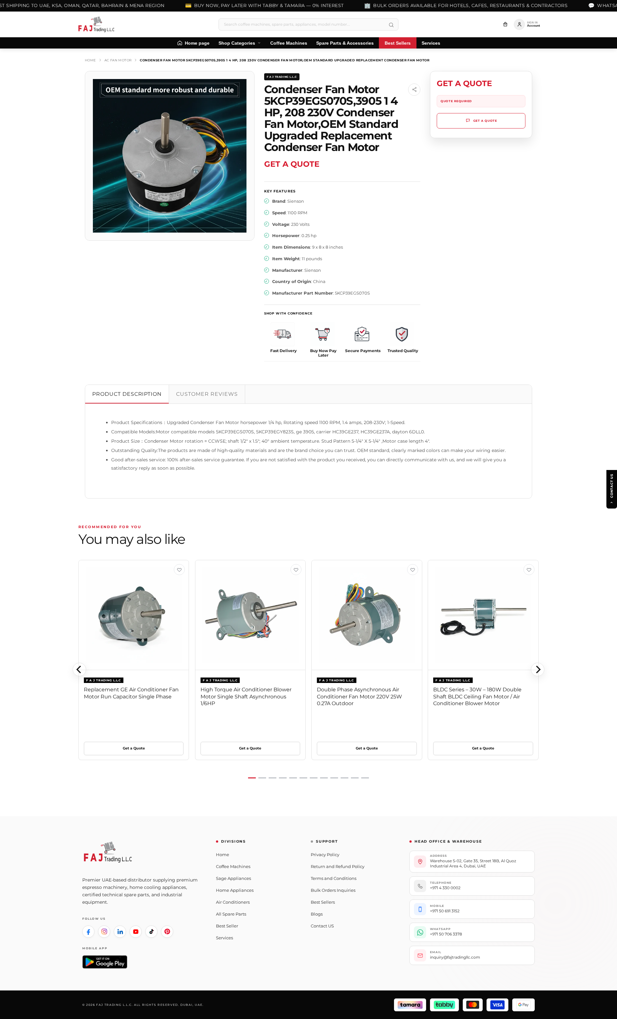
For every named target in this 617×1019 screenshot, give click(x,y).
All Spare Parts (231, 914)
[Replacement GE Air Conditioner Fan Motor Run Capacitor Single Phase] (134, 615)
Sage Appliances (233, 878)
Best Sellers (323, 902)
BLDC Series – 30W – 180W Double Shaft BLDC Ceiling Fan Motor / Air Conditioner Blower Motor (477, 696)
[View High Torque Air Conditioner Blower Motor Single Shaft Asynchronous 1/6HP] (296, 569)
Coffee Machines (233, 866)
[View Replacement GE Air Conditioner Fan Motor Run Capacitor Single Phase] (179, 569)
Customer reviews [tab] (206, 394)
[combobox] (308, 24)
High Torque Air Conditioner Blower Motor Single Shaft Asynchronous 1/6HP (246, 696)
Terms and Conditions (333, 878)
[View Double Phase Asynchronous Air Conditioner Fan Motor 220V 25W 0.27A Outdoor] (412, 569)
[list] (308, 669)
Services (224, 937)
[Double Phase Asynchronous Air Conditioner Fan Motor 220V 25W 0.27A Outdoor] (367, 615)
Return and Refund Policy (337, 866)
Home (90, 60)
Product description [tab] (127, 394)
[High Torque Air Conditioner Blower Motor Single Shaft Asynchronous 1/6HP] (250, 615)
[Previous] (79, 669)
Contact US (322, 925)
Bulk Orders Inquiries (333, 890)
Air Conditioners (233, 902)
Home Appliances (235, 890)
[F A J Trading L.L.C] (98, 24)
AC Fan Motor (118, 60)
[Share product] (414, 90)
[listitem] (88, 932)
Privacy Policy (325, 854)
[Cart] (505, 24)
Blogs (317, 914)
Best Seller (227, 925)
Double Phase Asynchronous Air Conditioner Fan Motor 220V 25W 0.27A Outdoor (359, 696)
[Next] (537, 669)
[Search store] (391, 25)
